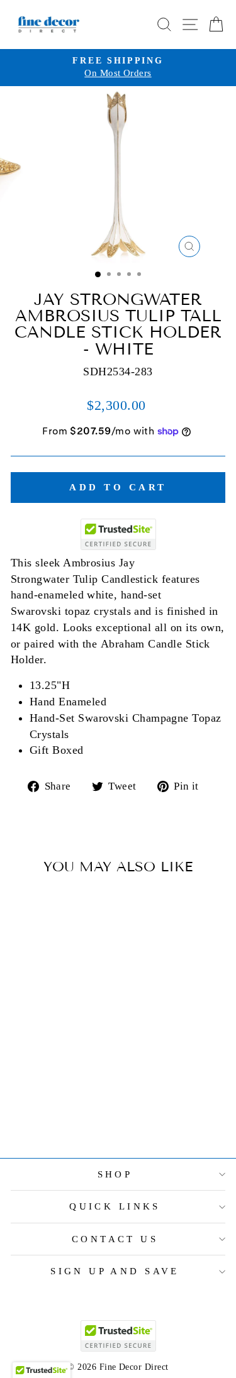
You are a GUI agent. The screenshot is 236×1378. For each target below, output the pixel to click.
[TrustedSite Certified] (118, 534)
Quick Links (114, 1206)
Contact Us (115, 1239)
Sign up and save (114, 1271)
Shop (115, 1174)
